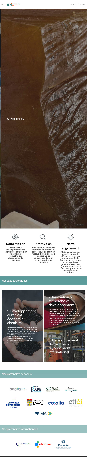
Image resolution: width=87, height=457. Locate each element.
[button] (2, 5)
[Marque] (18, 389)
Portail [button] (83, 5)
